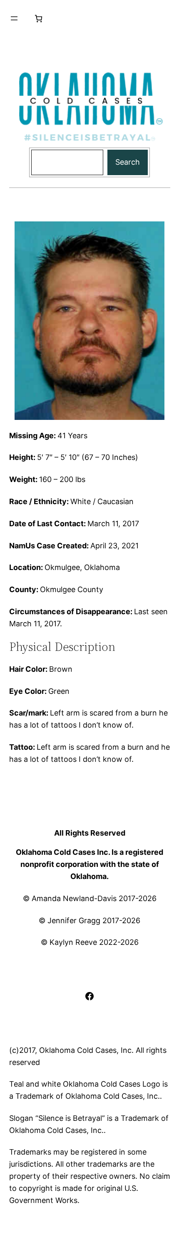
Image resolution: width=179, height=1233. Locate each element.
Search (127, 162)
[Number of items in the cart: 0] (38, 18)
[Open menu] (14, 18)
